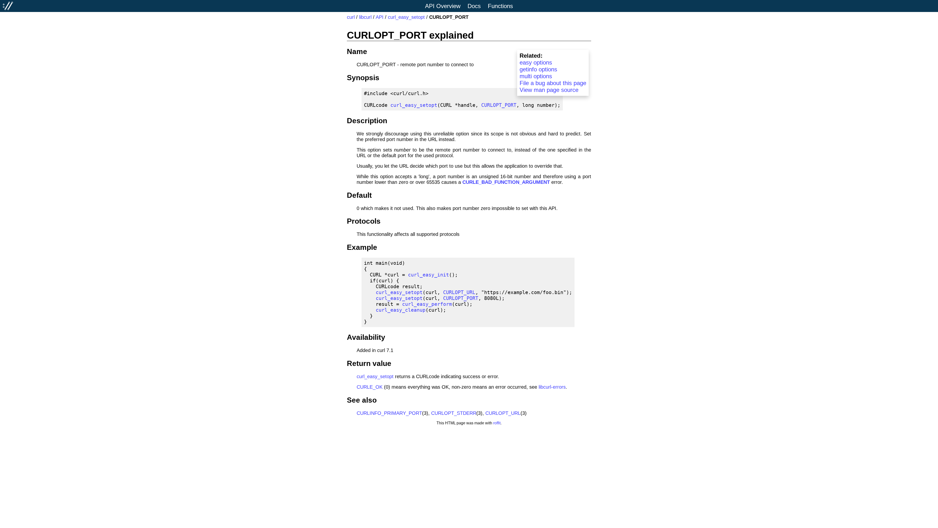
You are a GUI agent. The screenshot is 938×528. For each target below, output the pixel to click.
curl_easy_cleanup (401, 310)
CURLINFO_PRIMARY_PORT (389, 413)
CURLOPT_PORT (498, 105)
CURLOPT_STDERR (453, 413)
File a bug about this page (553, 83)
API (380, 17)
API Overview (442, 6)
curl (351, 17)
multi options (536, 76)
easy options (536, 62)
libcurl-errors (552, 387)
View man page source (549, 90)
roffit (497, 423)
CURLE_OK (370, 387)
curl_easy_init (428, 275)
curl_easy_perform (427, 304)
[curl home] (8, 5)
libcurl (365, 17)
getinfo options (538, 69)
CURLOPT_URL (459, 292)
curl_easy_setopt (406, 17)
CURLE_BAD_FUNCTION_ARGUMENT (506, 182)
